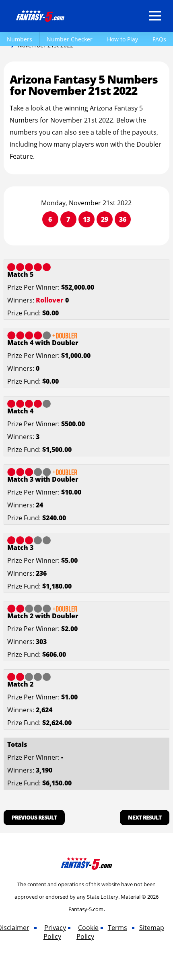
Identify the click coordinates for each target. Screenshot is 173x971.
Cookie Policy (87, 932)
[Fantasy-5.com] (40, 14)
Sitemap (151, 927)
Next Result (144, 817)
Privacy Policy (54, 932)
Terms (117, 927)
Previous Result (34, 817)
